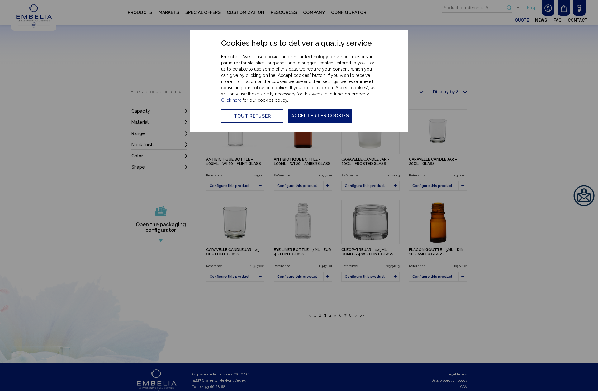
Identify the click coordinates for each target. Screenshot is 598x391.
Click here (231, 100)
